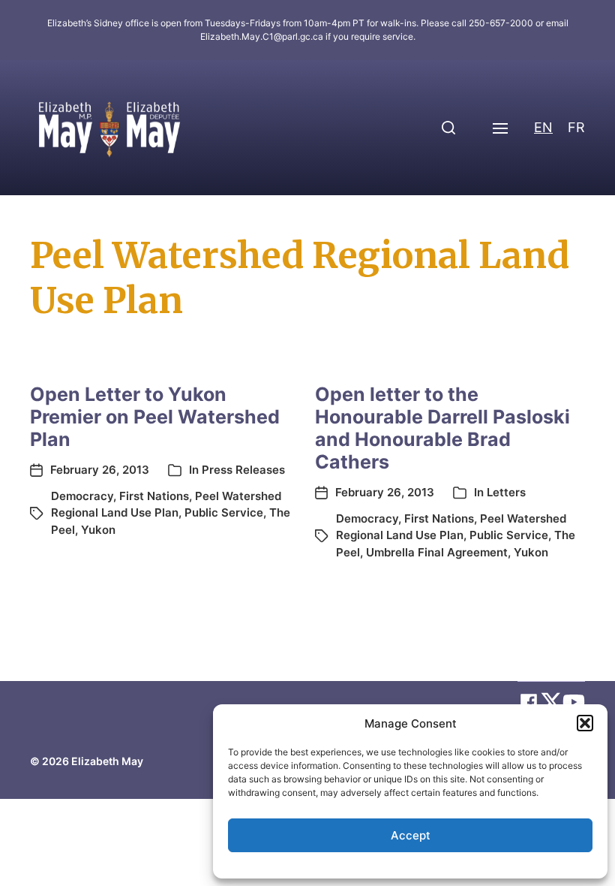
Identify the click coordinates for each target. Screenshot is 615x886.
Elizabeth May (107, 761)
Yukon (98, 530)
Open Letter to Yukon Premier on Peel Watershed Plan (155, 417)
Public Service (223, 512)
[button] (585, 723)
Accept (410, 835)
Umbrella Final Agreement (437, 552)
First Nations (154, 496)
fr (576, 127)
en (543, 127)
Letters (506, 492)
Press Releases (243, 470)
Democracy (82, 496)
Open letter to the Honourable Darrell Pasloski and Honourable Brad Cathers (442, 428)
